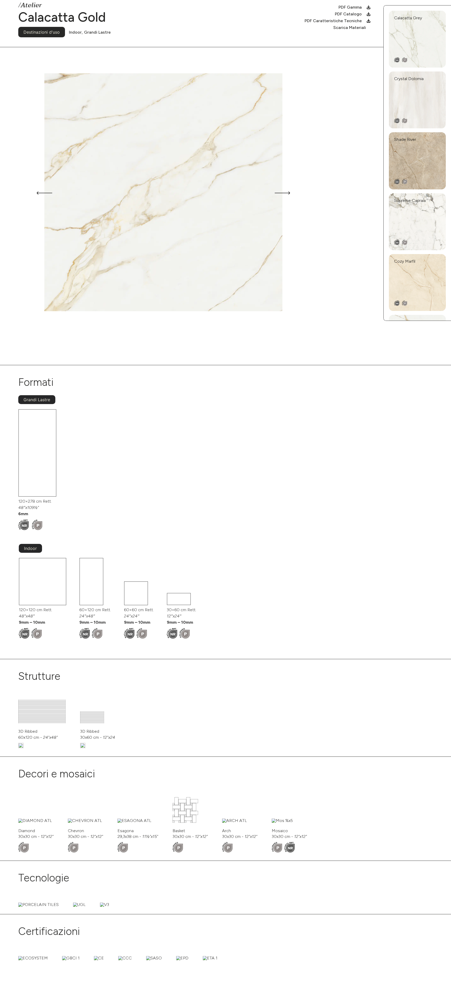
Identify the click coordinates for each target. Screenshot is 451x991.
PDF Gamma (350, 7)
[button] (44, 193)
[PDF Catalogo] (368, 14)
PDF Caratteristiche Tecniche (333, 20)
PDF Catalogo (348, 13)
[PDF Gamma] (368, 7)
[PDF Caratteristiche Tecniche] (368, 21)
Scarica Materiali (349, 27)
